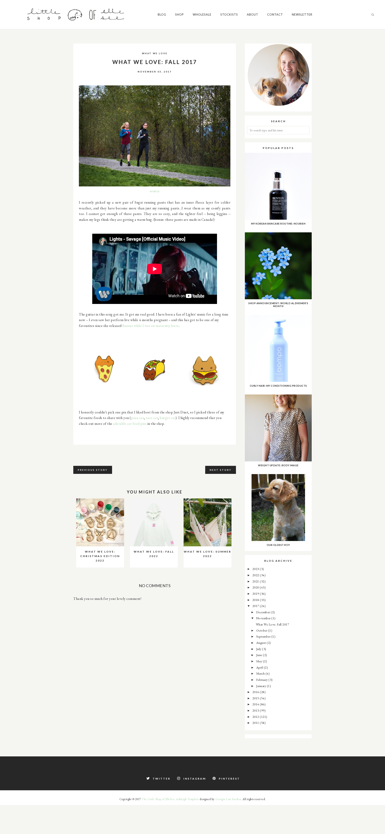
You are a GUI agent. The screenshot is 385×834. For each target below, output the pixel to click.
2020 (256, 587)
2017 (256, 606)
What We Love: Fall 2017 (272, 624)
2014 (256, 704)
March (261, 673)
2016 (256, 692)
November (264, 618)
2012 (256, 716)
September (263, 636)
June (259, 655)
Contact (275, 14)
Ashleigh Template (187, 799)
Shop (179, 14)
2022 (256, 575)
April (260, 667)
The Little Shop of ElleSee (158, 799)
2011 (256, 722)
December (263, 612)
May (259, 661)
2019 (256, 593)
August (261, 642)
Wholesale (202, 14)
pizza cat (137, 417)
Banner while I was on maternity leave (150, 325)
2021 (256, 581)
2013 (256, 710)
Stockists (229, 14)
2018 (256, 600)
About (252, 14)
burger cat (168, 417)
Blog (162, 14)
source (155, 191)
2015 (256, 698)
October (262, 630)
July (259, 649)
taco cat (152, 417)
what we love (155, 53)
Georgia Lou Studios (228, 799)
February (262, 679)
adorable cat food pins (130, 423)
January (261, 686)
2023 (256, 569)
